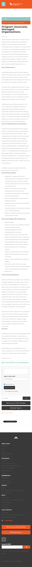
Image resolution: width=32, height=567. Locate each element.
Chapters (4, 456)
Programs (5, 458)
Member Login (6, 480)
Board (3, 451)
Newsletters (5, 507)
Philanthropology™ (7, 470)
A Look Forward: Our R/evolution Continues (13, 500)
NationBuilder (19, 561)
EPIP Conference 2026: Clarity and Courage (13, 490)
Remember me (10, 384)
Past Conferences (6, 492)
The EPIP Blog (5, 497)
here (9, 358)
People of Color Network (8, 468)
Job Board (5, 19)
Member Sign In (16, 408)
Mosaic (6, 561)
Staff (3, 448)
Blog (3, 495)
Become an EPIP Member (16, 403)
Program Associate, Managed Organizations (13, 22)
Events (4, 485)
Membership (6, 475)
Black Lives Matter (6, 502)
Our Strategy (7, 510)
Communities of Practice (8, 463)
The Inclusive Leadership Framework (11, 465)
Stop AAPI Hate (6, 505)
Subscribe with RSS (7, 412)
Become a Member (7, 483)
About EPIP (6, 443)
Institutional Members (7, 453)
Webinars (4, 473)
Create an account (12, 391)
